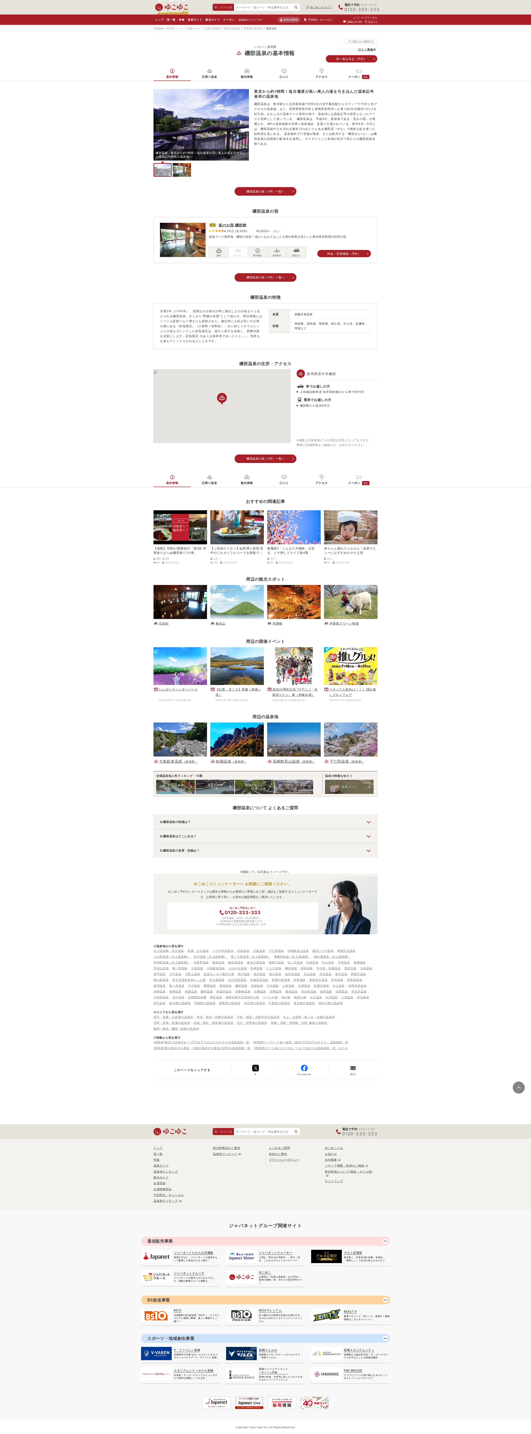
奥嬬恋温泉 (224, 991)
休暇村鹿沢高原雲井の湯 (242, 997)
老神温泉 (159, 991)
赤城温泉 (257, 985)
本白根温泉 (309, 991)
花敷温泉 (276, 991)
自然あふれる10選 (294, 786)
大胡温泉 (197, 968)
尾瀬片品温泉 (346, 951)
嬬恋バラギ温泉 (323, 951)
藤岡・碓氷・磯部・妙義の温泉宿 (176, 1028)
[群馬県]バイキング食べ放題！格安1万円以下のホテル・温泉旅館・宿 (300, 1042)
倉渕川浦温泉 (256, 962)
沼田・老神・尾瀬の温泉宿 (171, 1023)
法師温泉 (342, 991)
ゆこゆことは (334, 1148)
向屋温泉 (312, 962)
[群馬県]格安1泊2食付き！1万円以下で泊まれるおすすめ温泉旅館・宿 (201, 1042)
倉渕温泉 (159, 985)
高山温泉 (310, 974)
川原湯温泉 (161, 997)
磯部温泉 (241, 985)
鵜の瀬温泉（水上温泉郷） (332, 956)
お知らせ (331, 1154)
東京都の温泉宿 (304, 1003)
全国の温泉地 (212, 28)
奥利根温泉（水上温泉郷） (171, 962)
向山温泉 (328, 962)
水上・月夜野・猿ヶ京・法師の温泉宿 (309, 1017)
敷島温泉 (218, 962)
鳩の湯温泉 (161, 980)
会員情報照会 (162, 1189)
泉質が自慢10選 (215, 786)
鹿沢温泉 (216, 997)
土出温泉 (316, 997)
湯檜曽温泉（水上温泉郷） (292, 956)
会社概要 (331, 1159)
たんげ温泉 (273, 968)
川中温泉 (175, 974)
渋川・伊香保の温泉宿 (252, 1023)
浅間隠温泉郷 (197, 997)
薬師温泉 (326, 991)
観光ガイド (213, 19)
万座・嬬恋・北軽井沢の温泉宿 (258, 1017)
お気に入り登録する (362, 41)
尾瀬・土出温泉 (198, 951)
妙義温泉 (191, 991)
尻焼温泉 (350, 968)
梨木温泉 (341, 974)
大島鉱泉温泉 (216, 968)
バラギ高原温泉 (223, 951)
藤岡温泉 (207, 991)
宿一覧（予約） (351, 59)
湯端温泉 (359, 962)
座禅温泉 (256, 968)
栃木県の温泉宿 (180, 1003)
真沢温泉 (259, 974)
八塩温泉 (347, 997)
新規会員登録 (291, 19)
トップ (159, 19)
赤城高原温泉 (259, 980)
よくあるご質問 (279, 1148)
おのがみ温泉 (238, 968)
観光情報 (247, 76)
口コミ (284, 76)
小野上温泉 (192, 974)
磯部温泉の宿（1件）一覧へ (265, 191)
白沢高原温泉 (237, 980)
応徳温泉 (243, 951)
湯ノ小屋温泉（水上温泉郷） (250, 956)
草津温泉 (337, 980)
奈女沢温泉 (359, 991)
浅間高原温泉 (357, 985)
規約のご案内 (278, 1154)
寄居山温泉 (161, 968)
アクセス (321, 76)
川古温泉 (194, 985)
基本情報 (172, 76)
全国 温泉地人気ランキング (175, 786)
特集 (182, 19)
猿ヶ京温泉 (177, 985)
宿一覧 (171, 19)
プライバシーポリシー (284, 1159)
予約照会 (320, 19)
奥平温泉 (159, 974)
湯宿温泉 (225, 985)
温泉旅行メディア (249, 19)
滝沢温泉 (325, 974)
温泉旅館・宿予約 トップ (168, 28)
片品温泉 (273, 985)
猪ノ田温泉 (180, 968)
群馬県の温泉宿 (229, 1003)
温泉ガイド (195, 19)
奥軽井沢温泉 (318, 980)
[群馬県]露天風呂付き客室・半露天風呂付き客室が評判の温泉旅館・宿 (201, 1048)
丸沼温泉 (331, 997)
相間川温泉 (276, 962)
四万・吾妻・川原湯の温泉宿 (173, 1017)
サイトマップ (334, 1181)
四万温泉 (159, 1003)
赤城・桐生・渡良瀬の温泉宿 (213, 1023)
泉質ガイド (349, 786)
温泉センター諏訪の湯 (219, 974)
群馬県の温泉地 (253, 28)
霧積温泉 (210, 985)
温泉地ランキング (165, 1171)
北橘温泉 (260, 991)
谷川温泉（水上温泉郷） (210, 956)
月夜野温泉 (201, 962)
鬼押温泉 (175, 991)
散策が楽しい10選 (254, 786)
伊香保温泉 (354, 980)
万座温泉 (344, 962)
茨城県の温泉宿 (205, 1003)
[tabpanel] (201, 125)
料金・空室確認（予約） (344, 253)
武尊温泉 (300, 980)
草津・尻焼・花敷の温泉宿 (215, 1017)
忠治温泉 (363, 997)
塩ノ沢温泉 (295, 962)
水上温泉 (338, 985)
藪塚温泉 (291, 991)
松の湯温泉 (217, 980)
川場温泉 (259, 951)
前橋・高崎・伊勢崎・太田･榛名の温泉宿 (299, 1023)
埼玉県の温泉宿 (254, 1003)
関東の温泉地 (232, 28)
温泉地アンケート (225, 1154)
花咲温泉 (307, 968)
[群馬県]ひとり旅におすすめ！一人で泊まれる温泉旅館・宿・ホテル (301, 1048)
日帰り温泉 (209, 76)
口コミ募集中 (367, 49)
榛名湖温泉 (236, 962)
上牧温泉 (288, 985)
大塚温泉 (366, 968)
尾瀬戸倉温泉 (281, 980)
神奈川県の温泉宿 (330, 1003)
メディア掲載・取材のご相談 (344, 1165)
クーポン (229, 19)
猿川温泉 (275, 974)
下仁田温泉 (276, 951)
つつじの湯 (270, 997)
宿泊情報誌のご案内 (226, 1148)
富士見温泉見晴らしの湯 (189, 980)
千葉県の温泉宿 (279, 1003)
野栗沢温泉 (358, 974)
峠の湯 (286, 997)
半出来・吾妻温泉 (328, 968)
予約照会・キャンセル (168, 1195)
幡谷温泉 (291, 968)
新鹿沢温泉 (321, 985)
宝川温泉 (178, 997)
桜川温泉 (244, 974)
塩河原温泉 (292, 974)
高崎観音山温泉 (298, 951)
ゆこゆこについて (320, 7)
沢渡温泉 (304, 985)
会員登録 (159, 1183)
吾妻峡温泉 (243, 991)
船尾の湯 (300, 997)
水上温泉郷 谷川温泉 (168, 951)
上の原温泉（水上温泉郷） (171, 956)
